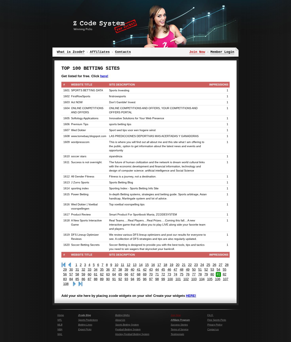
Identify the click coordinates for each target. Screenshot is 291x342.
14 (141, 265)
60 (89, 274)
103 (194, 279)
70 (151, 274)
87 (89, 279)
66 (126, 274)
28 (226, 265)
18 (165, 265)
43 (151, 270)
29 (65, 270)
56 (65, 274)
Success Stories (179, 324)
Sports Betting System (127, 324)
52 (206, 270)
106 (217, 279)
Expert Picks (84, 329)
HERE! (191, 296)
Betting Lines (85, 324)
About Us (120, 320)
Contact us (213, 329)
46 (169, 270)
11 (122, 265)
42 (144, 270)
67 (132, 274)
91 (114, 279)
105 (209, 279)
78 (200, 274)
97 (151, 279)
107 (225, 279)
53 (212, 270)
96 (144, 279)
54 (218, 270)
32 (83, 270)
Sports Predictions (88, 320)
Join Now (176, 315)
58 (77, 274)
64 (114, 274)
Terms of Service (179, 329)
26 (214, 265)
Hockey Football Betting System (132, 334)
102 (186, 279)
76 (187, 274)
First (63, 265)
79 (206, 274)
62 (102, 274)
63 (108, 274)
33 (89, 270)
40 (132, 270)
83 (65, 279)
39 (126, 270)
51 (200, 270)
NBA (59, 329)
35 (102, 270)
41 (138, 270)
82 (224, 274)
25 (208, 265)
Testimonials (177, 334)
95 (138, 279)
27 (220, 265)
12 (128, 265)
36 (108, 270)
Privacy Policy (214, 324)
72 (163, 274)
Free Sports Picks (216, 320)
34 (95, 270)
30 (71, 270)
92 (120, 279)
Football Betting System (128, 329)
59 (83, 274)
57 (71, 274)
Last (80, 284)
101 (178, 279)
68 (138, 274)
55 (224, 270)
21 (183, 265)
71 (157, 274)
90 (108, 279)
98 (157, 279)
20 (177, 265)
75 (181, 274)
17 (159, 265)
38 (120, 270)
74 (175, 274)
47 (175, 270)
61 (95, 274)
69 (144, 274)
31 (77, 270)
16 (153, 265)
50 (194, 270)
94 (132, 279)
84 (71, 279)
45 (163, 270)
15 (147, 265)
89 (102, 279)
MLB (59, 324)
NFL (59, 320)
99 (163, 279)
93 (126, 279)
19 (171, 265)
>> (74, 284)
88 (95, 279)
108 (65, 284)
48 (181, 270)
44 (157, 270)
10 (116, 265)
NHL (59, 334)
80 (212, 274)
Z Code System (104, 25)
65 (120, 274)
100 (170, 279)
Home (60, 315)
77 (194, 274)
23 (196, 265)
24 (202, 265)
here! (104, 76)
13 (134, 265)
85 (77, 279)
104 (201, 279)
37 (114, 270)
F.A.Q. (210, 315)
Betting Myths (122, 315)
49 (187, 270)
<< (70, 265)
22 (190, 265)
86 (83, 279)
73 (169, 274)
